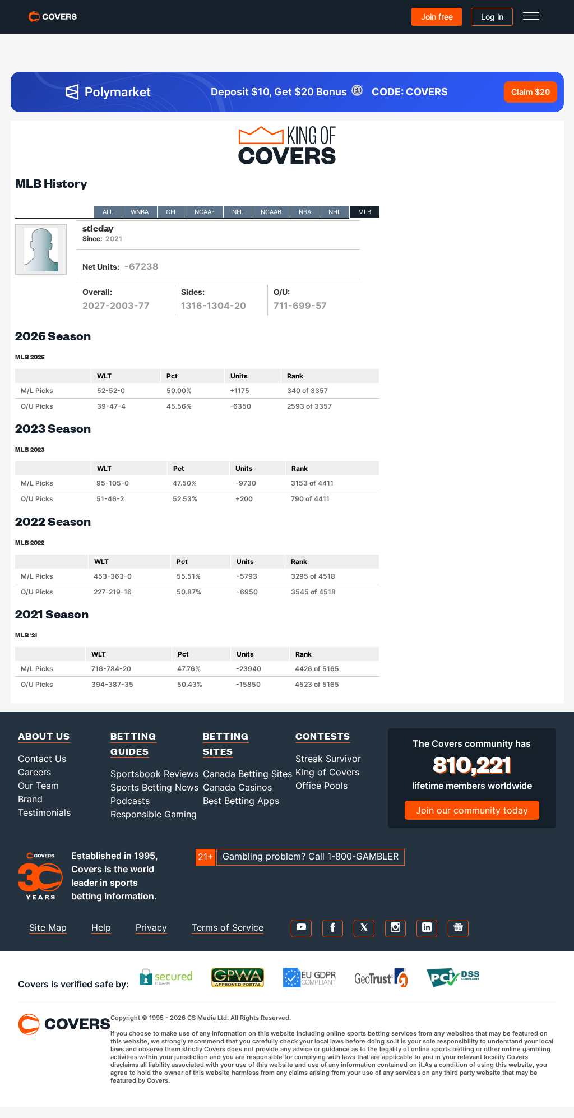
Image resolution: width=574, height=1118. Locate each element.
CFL (171, 212)
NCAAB (271, 212)
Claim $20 (530, 91)
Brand (30, 799)
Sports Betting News (154, 787)
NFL (237, 212)
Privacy (151, 927)
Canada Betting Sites (247, 773)
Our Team (38, 785)
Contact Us (42, 758)
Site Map (48, 927)
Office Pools (321, 785)
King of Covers (327, 772)
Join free (437, 16)
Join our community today (472, 810)
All (108, 212)
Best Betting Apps (241, 800)
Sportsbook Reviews (154, 773)
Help (101, 927)
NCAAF (205, 212)
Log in (492, 16)
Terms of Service (227, 927)
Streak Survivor (328, 758)
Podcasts (130, 800)
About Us (44, 735)
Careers (34, 772)
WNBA (140, 212)
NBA (305, 212)
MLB (364, 212)
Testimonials (44, 812)
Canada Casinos (237, 787)
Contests (322, 735)
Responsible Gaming (153, 814)
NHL (334, 212)
